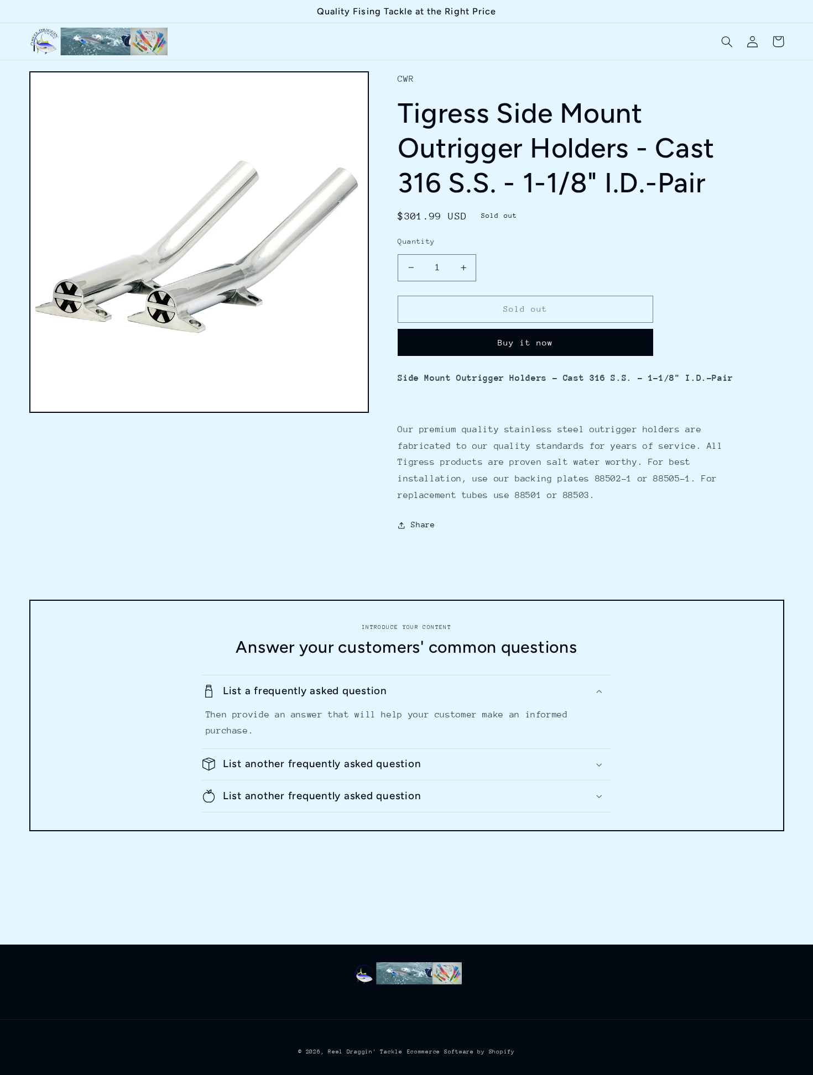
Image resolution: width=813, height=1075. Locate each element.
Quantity (416, 241)
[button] (727, 41)
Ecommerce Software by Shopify (461, 1051)
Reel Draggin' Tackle (365, 1051)
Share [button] (423, 524)
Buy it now (526, 342)
